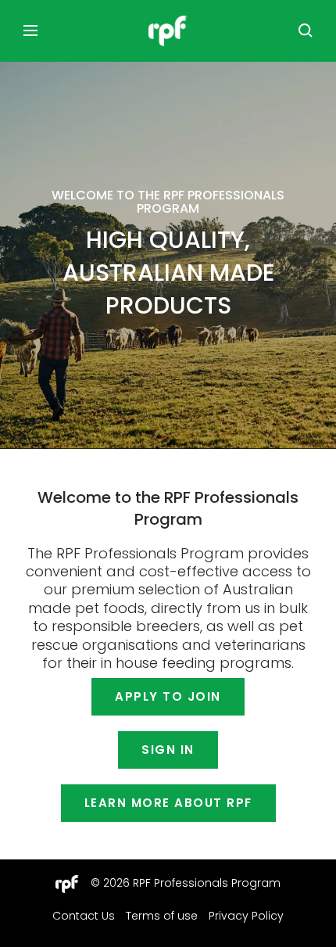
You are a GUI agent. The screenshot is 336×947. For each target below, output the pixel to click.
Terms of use (162, 916)
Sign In (168, 749)
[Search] (305, 30)
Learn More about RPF (168, 803)
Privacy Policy (246, 916)
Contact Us (83, 916)
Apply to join (168, 696)
